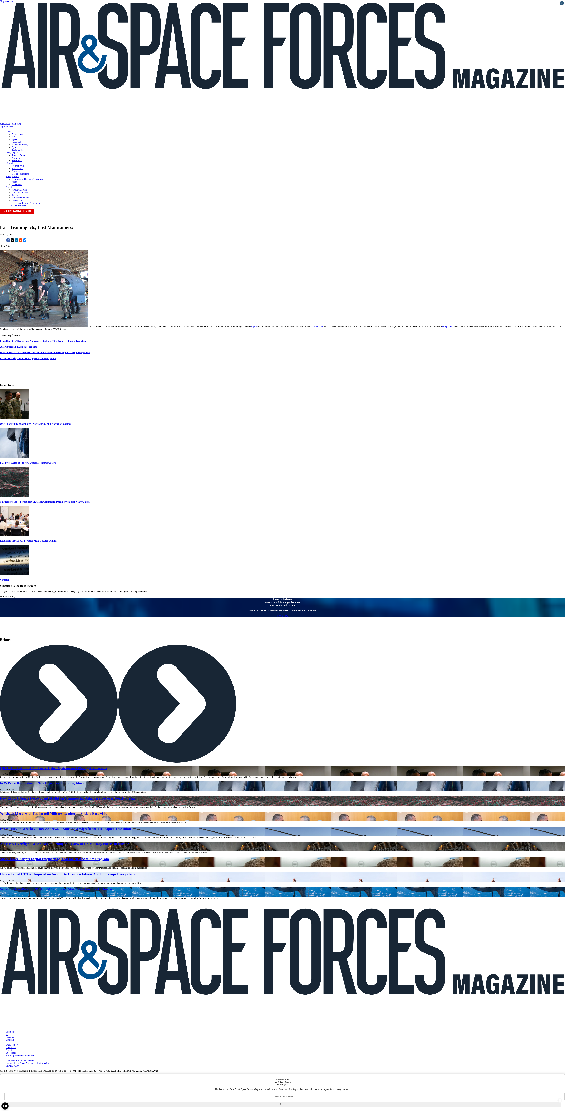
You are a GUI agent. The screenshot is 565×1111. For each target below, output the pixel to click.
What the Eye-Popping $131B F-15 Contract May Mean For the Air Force (56, 889)
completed (447, 326)
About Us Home (19, 189)
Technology (17, 150)
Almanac (16, 171)
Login (12, 123)
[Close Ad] (559, 1100)
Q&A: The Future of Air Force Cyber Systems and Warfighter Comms (35, 424)
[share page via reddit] (20, 241)
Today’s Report (19, 155)
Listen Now (282, 616)
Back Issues (17, 168)
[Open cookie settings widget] (5, 1106)
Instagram (10, 1037)
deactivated (318, 326)
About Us (10, 187)
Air (13, 136)
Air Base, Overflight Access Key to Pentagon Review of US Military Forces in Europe (64, 844)
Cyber (15, 147)
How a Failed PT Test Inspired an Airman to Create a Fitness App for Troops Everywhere (68, 874)
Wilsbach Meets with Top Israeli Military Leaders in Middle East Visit (53, 813)
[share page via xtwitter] (12, 241)
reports (254, 326)
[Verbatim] (14, 574)
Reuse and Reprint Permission (26, 203)
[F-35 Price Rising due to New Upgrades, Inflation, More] (14, 457)
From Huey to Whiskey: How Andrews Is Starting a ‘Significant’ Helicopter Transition (65, 829)
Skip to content (7, 1)
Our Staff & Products (21, 192)
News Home (18, 134)
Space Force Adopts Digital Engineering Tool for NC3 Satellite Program (54, 859)
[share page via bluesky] (24, 241)
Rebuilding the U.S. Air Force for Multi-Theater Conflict (28, 540)
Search (18, 123)
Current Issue (18, 166)
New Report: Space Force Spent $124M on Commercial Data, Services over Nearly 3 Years (45, 502)
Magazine (10, 163)
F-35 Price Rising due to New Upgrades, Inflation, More (28, 462)
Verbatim (4, 579)
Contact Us (17, 200)
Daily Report (12, 152)
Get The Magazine (20, 174)
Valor (14, 182)
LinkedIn (10, 1040)
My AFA (4, 126)
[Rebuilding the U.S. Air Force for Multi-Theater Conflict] (14, 535)
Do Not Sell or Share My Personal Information (27, 1063)
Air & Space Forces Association (21, 1055)
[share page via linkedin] (16, 241)
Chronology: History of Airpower (27, 179)
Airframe (16, 158)
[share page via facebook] (8, 241)
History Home (12, 176)
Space (14, 139)
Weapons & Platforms (16, 205)
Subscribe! (17, 160)
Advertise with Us (20, 197)
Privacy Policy (12, 1065)
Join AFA (4, 123)
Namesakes (17, 184)
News (8, 131)
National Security (20, 144)
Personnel (16, 142)
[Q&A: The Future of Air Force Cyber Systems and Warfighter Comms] (14, 418)
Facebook (10, 1032)
